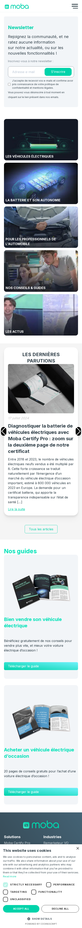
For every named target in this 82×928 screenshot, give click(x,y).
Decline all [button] (60, 908)
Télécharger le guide (23, 666)
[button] (41, 919)
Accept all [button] (21, 908)
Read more (10, 876)
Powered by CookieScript (41, 923)
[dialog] (41, 886)
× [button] (77, 848)
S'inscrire (58, 72)
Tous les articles (41, 529)
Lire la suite (16, 509)
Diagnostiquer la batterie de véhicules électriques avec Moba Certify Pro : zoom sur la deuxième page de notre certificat (40, 438)
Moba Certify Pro (17, 843)
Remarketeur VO (55, 843)
